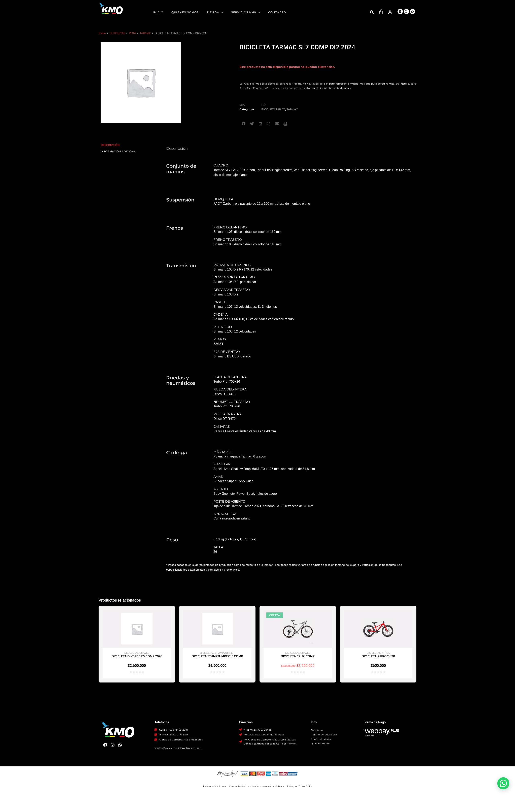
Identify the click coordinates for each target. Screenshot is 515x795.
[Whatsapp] (412, 11)
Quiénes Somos (185, 12)
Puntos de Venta (321, 739)
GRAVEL (144, 652)
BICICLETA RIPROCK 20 (378, 656)
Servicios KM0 (243, 12)
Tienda (213, 12)
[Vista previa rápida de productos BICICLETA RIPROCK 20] (410, 617)
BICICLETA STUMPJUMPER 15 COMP (217, 656)
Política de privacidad (324, 734)
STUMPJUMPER (225, 652)
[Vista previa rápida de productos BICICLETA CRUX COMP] (330, 617)
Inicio (158, 12)
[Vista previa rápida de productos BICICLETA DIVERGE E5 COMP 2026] (169, 617)
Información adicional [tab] (119, 151)
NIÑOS (386, 652)
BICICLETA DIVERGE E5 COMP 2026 (137, 656)
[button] (372, 12)
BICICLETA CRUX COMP (298, 656)
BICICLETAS (117, 33)
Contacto (277, 12)
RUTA (132, 33)
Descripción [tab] (110, 145)
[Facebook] (400, 11)
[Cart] (381, 11)
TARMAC (145, 33)
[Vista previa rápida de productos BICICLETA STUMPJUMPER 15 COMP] (249, 617)
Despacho (317, 730)
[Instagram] (406, 11)
